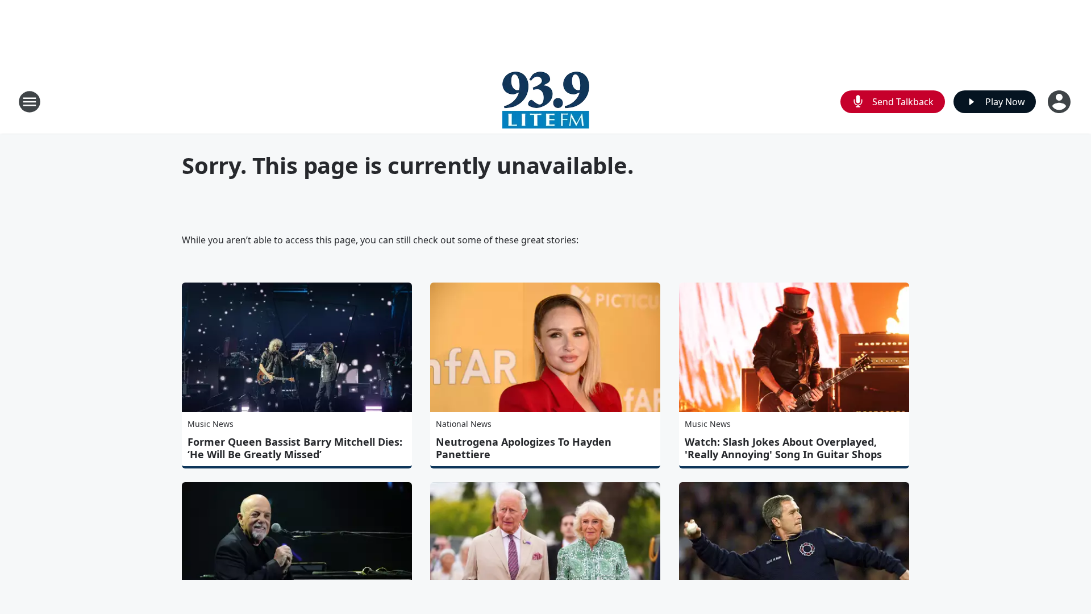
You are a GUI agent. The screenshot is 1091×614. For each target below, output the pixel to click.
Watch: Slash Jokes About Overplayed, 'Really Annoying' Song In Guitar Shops (783, 447)
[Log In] (1060, 101)
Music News (211, 423)
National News (464, 423)
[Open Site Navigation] (29, 101)
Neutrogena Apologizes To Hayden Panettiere (523, 447)
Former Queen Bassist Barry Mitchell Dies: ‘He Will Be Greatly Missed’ (295, 447)
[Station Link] (545, 101)
